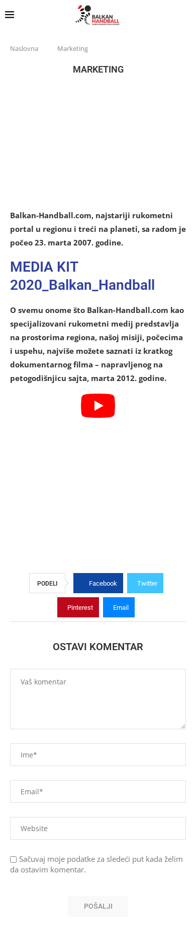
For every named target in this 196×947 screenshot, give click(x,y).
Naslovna (24, 48)
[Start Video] (98, 460)
